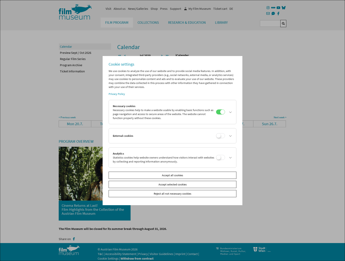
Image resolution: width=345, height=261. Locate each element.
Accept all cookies (172, 175)
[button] (229, 112)
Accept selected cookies (173, 184)
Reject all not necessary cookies (172, 193)
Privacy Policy (117, 94)
